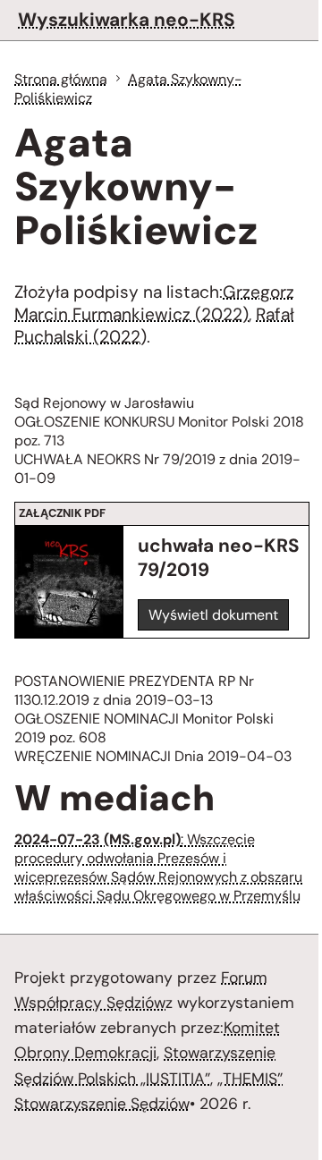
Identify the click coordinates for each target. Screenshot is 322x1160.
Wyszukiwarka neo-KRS (126, 19)
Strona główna (60, 79)
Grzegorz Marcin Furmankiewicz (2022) (154, 303)
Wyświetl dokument (213, 614)
